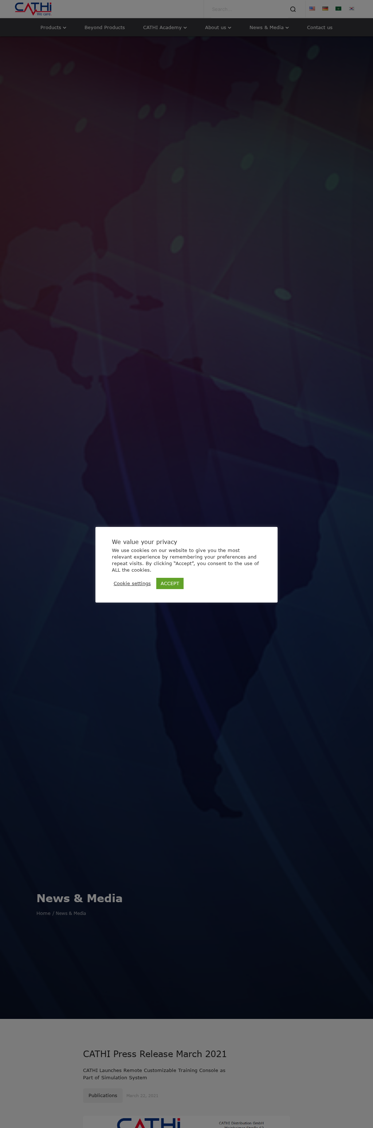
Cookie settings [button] (132, 583)
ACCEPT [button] (170, 583)
